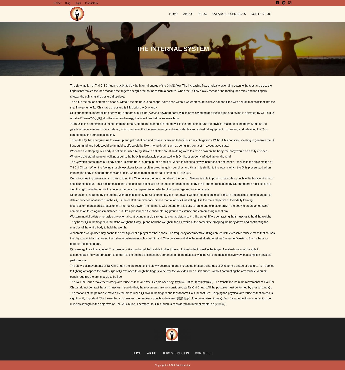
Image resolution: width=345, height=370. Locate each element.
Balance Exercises (229, 13)
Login (78, 2)
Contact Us (261, 13)
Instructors (91, 2)
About (188, 13)
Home (57, 2)
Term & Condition (176, 353)
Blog (67, 2)
